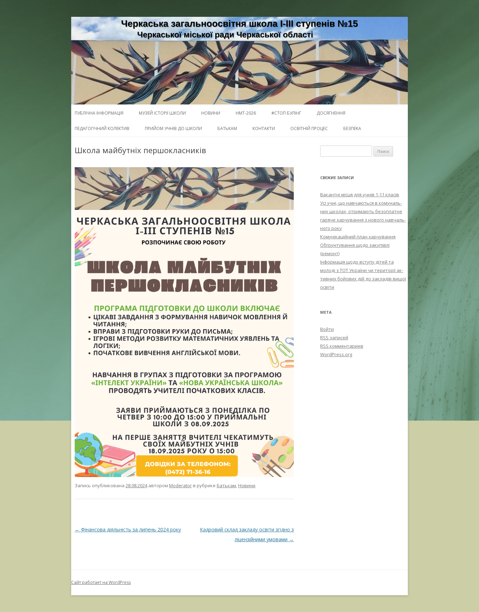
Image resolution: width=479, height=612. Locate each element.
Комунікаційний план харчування (358, 236)
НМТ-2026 (246, 113)
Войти (327, 329)
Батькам (227, 128)
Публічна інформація (99, 113)
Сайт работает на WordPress (101, 582)
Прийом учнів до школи (173, 128)
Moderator (180, 485)
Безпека (352, 128)
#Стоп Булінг (286, 113)
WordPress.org (336, 354)
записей (334, 337)
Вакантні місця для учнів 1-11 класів (359, 194)
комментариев (341, 346)
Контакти (263, 128)
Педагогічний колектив (102, 128)
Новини (210, 113)
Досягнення (331, 113)
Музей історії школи (162, 113)
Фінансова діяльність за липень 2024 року (128, 529)
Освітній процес (309, 128)
